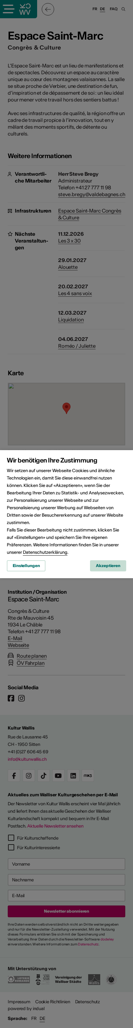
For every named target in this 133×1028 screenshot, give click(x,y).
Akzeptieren (108, 565)
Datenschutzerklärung (45, 552)
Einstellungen (26, 565)
